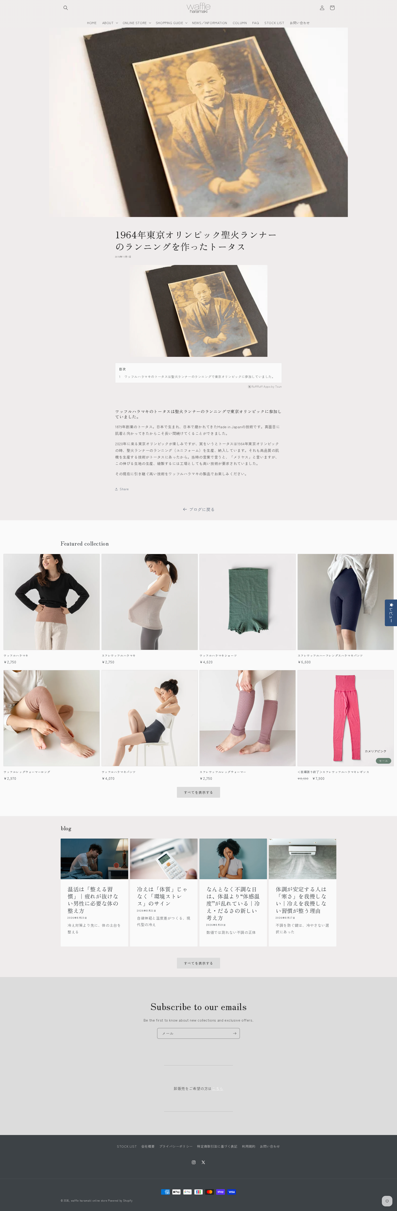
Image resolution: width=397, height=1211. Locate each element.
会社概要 (148, 1146)
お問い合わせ (270, 1146)
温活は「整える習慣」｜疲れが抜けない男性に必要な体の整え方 (93, 899)
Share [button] (124, 489)
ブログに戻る (202, 509)
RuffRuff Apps (261, 386)
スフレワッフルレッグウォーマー (222, 772)
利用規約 (248, 1146)
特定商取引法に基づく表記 (217, 1146)
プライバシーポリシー (176, 1146)
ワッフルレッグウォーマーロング (26, 772)
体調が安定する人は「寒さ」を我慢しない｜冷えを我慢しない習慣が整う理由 (301, 899)
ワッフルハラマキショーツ (218, 656)
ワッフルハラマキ (15, 656)
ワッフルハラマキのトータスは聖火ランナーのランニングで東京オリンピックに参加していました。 (199, 376)
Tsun (278, 386)
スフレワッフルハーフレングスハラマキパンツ (330, 656)
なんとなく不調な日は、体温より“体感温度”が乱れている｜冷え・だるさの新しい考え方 (233, 903)
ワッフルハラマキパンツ (119, 772)
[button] (66, 8)
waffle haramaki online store (89, 1200)
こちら (217, 1088)
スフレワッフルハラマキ (119, 656)
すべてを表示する (198, 792)
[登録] (235, 1033)
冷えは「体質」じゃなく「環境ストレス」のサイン (162, 896)
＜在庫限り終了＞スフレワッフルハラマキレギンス (333, 772)
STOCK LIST (127, 1146)
